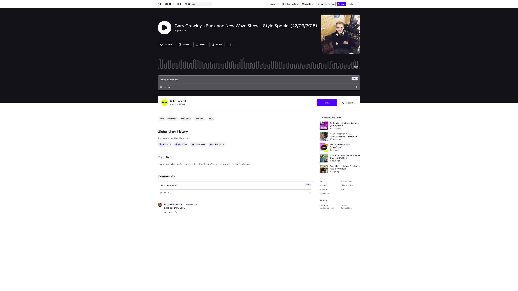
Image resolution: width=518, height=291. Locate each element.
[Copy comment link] (198, 204)
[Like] (176, 212)
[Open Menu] (357, 4)
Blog (321, 181)
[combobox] (230, 44)
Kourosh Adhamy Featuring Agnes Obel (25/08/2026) (345, 156)
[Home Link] (169, 4)
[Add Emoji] (169, 87)
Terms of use (346, 181)
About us (324, 189)
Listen (273, 4)
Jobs (342, 189)
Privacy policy (346, 185)
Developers (325, 193)
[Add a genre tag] (165, 87)
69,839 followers (177, 104)
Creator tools (289, 4)
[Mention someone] (161, 87)
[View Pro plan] (185, 101)
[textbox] (254, 79)
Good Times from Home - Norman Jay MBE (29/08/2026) (344, 135)
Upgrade (306, 4)
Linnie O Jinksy (171, 204)
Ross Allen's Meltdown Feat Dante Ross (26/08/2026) (345, 167)
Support (323, 185)
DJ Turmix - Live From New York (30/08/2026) (344, 124)
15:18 (180, 204)
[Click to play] (164, 27)
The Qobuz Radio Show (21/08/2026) (340, 145)
